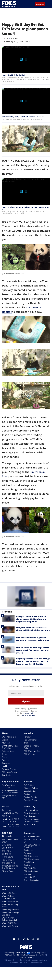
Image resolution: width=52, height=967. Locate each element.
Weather (29, 733)
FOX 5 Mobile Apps (32, 859)
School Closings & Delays (31, 747)
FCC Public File (30, 868)
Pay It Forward (30, 816)
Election (27, 794)
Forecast (27, 737)
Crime (4, 754)
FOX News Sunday (9, 772)
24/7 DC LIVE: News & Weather (10, 747)
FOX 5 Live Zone (9, 860)
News (5, 733)
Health (4, 766)
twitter (24, 939)
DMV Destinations (31, 813)
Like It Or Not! (8, 848)
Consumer (6, 763)
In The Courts (7, 857)
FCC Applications (31, 871)
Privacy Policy (29, 713)
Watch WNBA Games (10, 923)
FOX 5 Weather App (32, 751)
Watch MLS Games (10, 926)
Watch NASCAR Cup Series (10, 905)
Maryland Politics (31, 788)
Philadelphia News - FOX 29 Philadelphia (10, 791)
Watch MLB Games (10, 901)
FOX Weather (29, 754)
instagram (28, 939)
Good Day (29, 806)
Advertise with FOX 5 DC (32, 840)
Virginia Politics (30, 791)
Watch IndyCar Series (10, 909)
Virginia (5, 740)
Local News (14, 38)
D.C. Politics (29, 785)
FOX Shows (6, 816)
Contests (27, 865)
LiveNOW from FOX (10, 813)
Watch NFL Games (9, 893)
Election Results (30, 797)
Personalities (29, 853)
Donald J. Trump (30, 800)
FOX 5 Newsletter (31, 856)
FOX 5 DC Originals (7, 835)
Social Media (29, 862)
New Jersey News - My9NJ (10, 796)
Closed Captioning (31, 880)
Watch (5, 806)
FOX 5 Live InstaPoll (32, 836)
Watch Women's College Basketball (9, 919)
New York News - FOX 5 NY (9, 786)
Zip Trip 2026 (29, 824)
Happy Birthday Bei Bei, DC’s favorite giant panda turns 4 (25, 208)
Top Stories (6, 775)
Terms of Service (27, 715)
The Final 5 (6, 851)
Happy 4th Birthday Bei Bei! (13, 75)
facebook (19, 939)
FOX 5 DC (5, 38)
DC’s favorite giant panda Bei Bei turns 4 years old (23, 117)
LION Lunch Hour (31, 810)
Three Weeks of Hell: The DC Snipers (10, 867)
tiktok (33, 939)
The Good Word (8, 863)
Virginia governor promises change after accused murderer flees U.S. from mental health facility (33, 661)
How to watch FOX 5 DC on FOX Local (10, 820)
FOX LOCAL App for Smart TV (32, 846)
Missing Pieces (8, 871)
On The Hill (6, 854)
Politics (28, 781)
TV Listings (6, 810)
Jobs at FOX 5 (29, 877)
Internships (28, 874)
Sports (4, 757)
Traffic (26, 743)
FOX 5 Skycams (30, 740)
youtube (14, 939)
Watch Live (40, 4)
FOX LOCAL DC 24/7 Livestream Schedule (10, 825)
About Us (29, 833)
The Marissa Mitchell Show (10, 840)
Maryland (6, 743)
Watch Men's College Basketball (10, 913)
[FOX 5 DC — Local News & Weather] (9, 4)
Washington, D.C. (9, 737)
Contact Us (28, 850)
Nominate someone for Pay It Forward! (32, 820)
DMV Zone (6, 845)
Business (5, 760)
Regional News (10, 781)
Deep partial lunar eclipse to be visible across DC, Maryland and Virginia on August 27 (31, 619)
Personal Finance (9, 769)
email (38, 939)
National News (8, 751)
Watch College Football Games (8, 897)
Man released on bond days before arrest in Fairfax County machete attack (32, 650)
